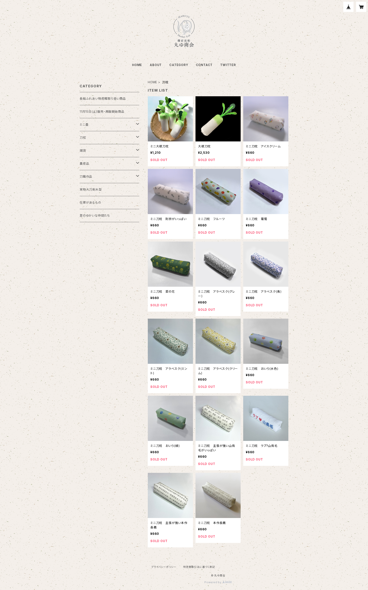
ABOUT (156, 65)
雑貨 (83, 150)
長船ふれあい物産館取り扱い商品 (103, 98)
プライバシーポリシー (163, 566)
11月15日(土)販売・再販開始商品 (102, 111)
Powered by (213, 582)
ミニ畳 (84, 124)
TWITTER (228, 65)
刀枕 (83, 137)
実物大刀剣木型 (91, 189)
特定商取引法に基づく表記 (199, 566)
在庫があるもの (90, 202)
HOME (137, 65)
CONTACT (204, 65)
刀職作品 (86, 176)
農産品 (84, 163)
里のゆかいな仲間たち (95, 215)
